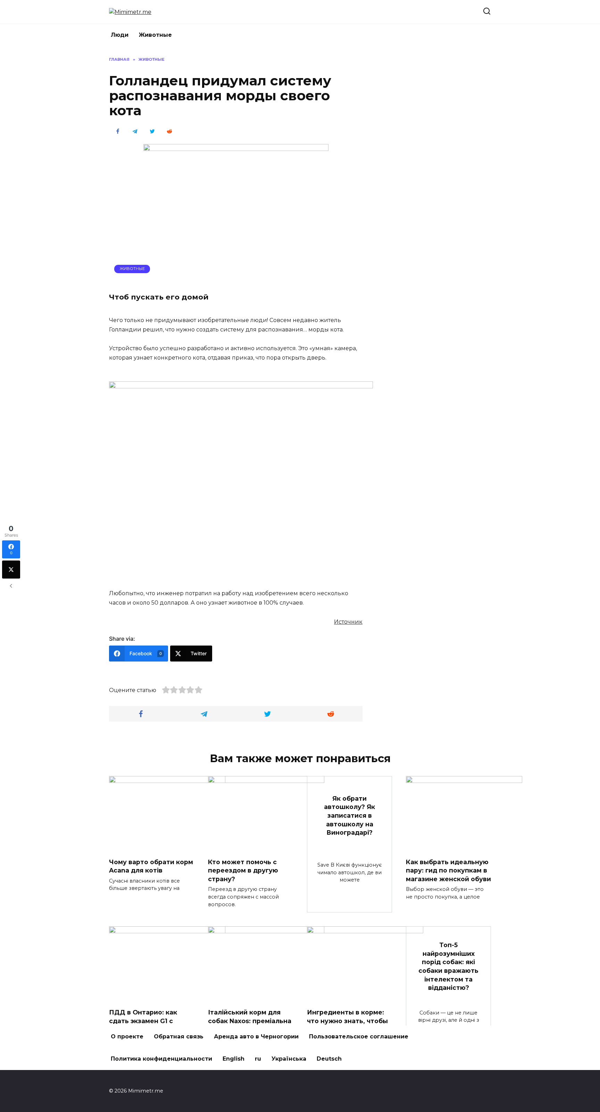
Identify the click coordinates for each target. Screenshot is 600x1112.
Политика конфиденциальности (161, 1058)
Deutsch (329, 1058)
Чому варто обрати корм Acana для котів (151, 866)
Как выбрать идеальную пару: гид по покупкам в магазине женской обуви (448, 870)
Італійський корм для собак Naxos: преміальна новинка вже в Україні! (249, 1021)
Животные (155, 35)
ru (258, 1058)
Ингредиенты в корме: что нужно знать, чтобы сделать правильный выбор (347, 1025)
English (233, 1058)
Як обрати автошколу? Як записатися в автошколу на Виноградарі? (349, 815)
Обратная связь (178, 1036)
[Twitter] (11, 570)
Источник (348, 621)
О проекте (127, 1036)
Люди (119, 35)
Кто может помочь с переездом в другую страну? (243, 870)
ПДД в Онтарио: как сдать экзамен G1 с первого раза (143, 1021)
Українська (289, 1058)
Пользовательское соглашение (358, 1036)
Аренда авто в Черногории (256, 1036)
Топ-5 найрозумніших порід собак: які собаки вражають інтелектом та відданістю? (448, 966)
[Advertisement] (439, 161)
